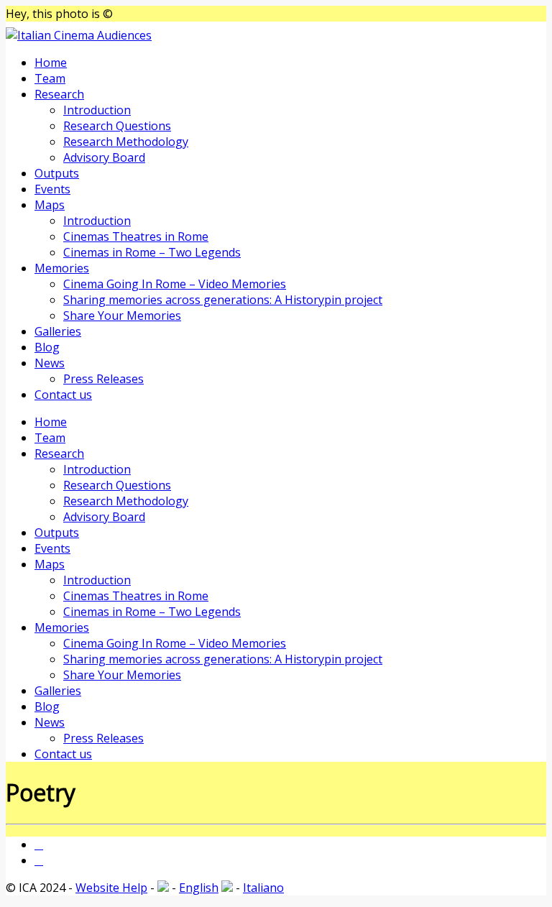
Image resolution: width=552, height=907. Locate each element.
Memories (61, 268)
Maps (49, 205)
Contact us (63, 394)
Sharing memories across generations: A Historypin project (222, 300)
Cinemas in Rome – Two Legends (152, 252)
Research (59, 94)
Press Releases (103, 379)
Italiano (263, 888)
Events (52, 189)
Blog (47, 347)
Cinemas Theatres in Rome (135, 236)
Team (49, 78)
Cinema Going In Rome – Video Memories (174, 284)
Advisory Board (104, 157)
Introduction (97, 110)
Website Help (111, 888)
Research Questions (117, 126)
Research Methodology (125, 141)
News (49, 363)
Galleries (57, 331)
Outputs (56, 173)
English (198, 888)
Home (50, 62)
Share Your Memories (122, 315)
